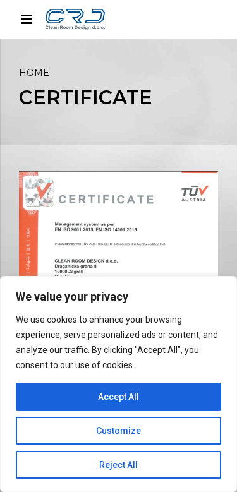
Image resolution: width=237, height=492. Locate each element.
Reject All (118, 465)
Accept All (118, 397)
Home (34, 72)
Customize (118, 431)
